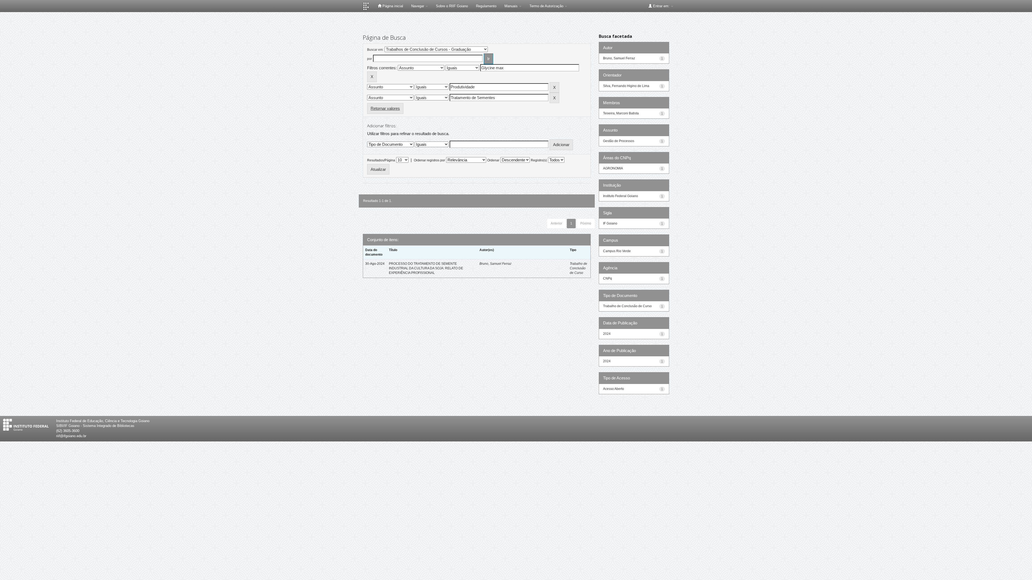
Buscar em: (375, 50)
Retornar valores (385, 108)
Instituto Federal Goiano (620, 196)
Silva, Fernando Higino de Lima (626, 86)
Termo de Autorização (546, 6)
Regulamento (486, 6)
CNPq (607, 278)
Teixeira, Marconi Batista (621, 113)
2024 (607, 334)
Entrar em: (661, 6)
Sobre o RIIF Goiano (452, 6)
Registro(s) (539, 160)
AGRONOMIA (613, 168)
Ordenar (493, 160)
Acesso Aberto (613, 389)
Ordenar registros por (429, 160)
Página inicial (392, 6)
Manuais (511, 6)
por (369, 59)
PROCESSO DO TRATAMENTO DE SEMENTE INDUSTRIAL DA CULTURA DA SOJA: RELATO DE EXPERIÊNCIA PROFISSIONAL (426, 268)
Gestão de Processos (618, 141)
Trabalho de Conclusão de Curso (578, 268)
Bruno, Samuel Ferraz (495, 264)
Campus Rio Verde (617, 251)
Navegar (418, 6)
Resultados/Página (381, 160)
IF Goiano (610, 223)
